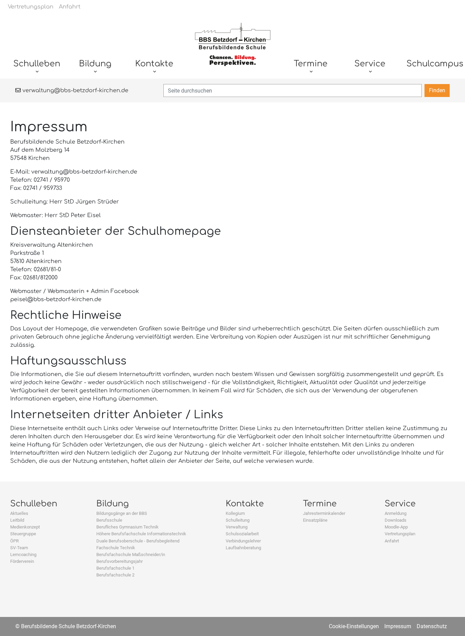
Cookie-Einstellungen (354, 626)
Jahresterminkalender (324, 513)
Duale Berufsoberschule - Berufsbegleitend (137, 540)
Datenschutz (432, 626)
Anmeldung (395, 513)
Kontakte (245, 503)
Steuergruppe (23, 533)
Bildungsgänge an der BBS (121, 513)
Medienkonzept (25, 526)
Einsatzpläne (315, 520)
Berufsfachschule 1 (115, 568)
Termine (320, 503)
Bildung (112, 503)
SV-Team (19, 547)
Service (400, 503)
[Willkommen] (233, 48)
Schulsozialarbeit (242, 533)
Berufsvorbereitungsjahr (119, 561)
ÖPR (14, 540)
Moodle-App (396, 526)
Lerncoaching (23, 554)
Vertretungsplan (400, 533)
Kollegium (235, 513)
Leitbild (17, 520)
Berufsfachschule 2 (115, 574)
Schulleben (33, 503)
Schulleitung (238, 520)
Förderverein (22, 561)
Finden (437, 90)
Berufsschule (109, 520)
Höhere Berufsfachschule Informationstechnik (141, 533)
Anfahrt (392, 540)
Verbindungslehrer (243, 540)
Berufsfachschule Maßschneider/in (130, 554)
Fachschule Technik (115, 547)
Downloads (395, 520)
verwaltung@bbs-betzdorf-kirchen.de (74, 90)
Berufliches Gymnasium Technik (127, 526)
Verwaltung (236, 526)
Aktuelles (19, 513)
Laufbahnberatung (243, 547)
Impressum (397, 626)
